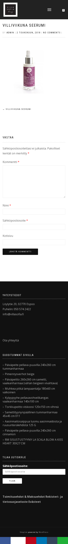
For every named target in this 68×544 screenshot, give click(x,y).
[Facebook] (5, 540)
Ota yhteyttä (11, 340)
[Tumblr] (52, 540)
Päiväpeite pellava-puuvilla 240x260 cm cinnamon (29, 432)
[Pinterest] (31, 540)
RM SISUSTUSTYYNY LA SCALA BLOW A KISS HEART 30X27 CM (33, 441)
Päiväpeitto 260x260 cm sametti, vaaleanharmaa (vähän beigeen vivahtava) (30, 381)
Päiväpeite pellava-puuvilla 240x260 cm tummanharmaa (29, 367)
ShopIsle (24, 532)
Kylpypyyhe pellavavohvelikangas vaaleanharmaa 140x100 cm (25, 399)
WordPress (43, 532)
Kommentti (11, 162)
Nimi (7, 205)
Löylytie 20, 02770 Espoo (19, 304)
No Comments (52, 32)
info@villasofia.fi (13, 314)
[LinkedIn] (41, 540)
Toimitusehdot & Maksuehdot (24, 497)
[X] (18, 540)
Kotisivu (8, 236)
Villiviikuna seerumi (24, 25)
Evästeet (34, 502)
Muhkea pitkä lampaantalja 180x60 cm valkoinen (29, 390)
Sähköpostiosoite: (15, 466)
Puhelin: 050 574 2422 (17, 309)
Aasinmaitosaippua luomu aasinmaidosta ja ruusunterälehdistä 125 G (32, 423)
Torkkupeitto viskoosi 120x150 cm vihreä (32, 407)
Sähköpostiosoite (15, 220)
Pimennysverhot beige (19, 374)
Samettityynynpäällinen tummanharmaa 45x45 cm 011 (30, 414)
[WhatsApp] (62, 540)
